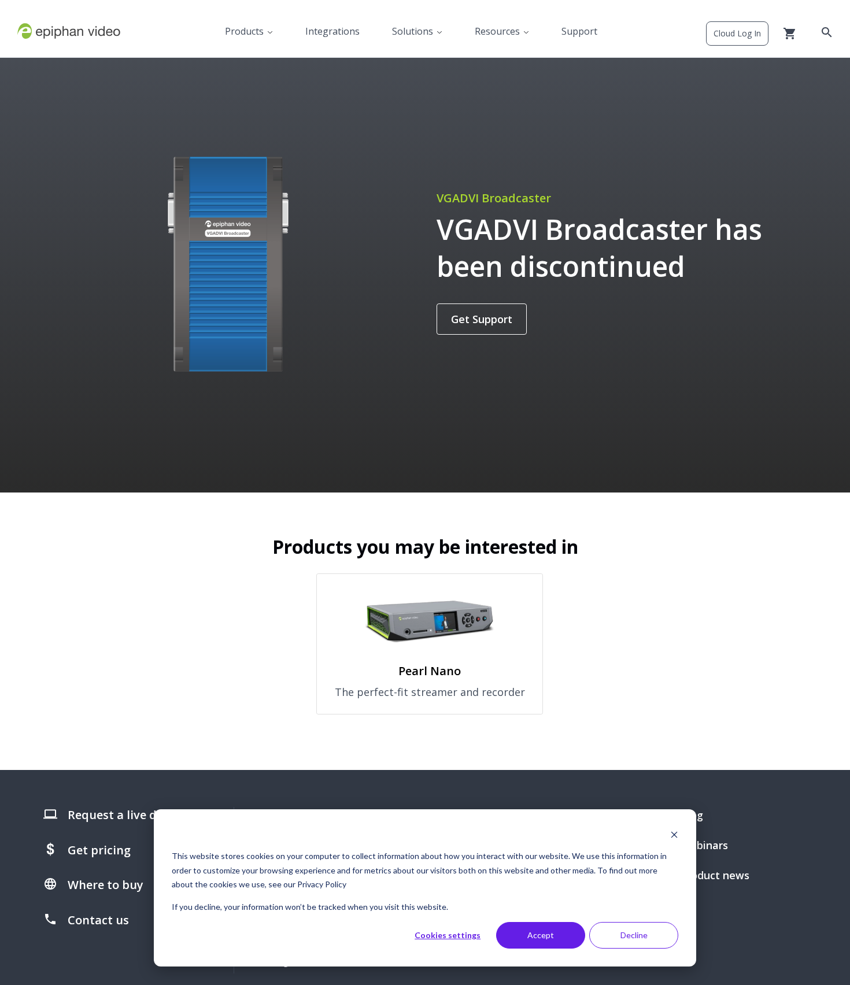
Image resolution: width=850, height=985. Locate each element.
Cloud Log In (737, 33)
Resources (497, 31)
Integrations (332, 31)
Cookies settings (448, 935)
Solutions (412, 31)
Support (579, 31)
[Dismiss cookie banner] (674, 834)
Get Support (481, 319)
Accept (540, 935)
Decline (634, 935)
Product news (715, 875)
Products (244, 31)
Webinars (704, 845)
